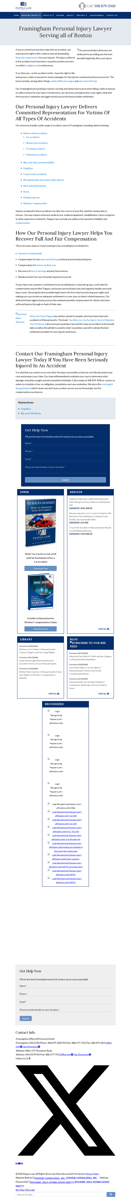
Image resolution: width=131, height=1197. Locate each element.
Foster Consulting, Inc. (82, 1177)
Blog (74, 639)
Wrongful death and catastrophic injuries (43, 179)
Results (70, 15)
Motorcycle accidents (37, 143)
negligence (31, 65)
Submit (65, 479)
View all (102, 629)
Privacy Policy (92, 1173)
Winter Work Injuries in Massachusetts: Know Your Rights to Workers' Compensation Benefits (40, 675)
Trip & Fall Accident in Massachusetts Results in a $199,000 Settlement (90, 530)
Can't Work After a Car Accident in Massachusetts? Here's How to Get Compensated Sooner (85, 670)
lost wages (68, 81)
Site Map (20, 1189)
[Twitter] (65, 1159)
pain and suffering (88, 81)
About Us (47, 15)
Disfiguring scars (31, 197)
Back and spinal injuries (34, 185)
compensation (23, 222)
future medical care (46, 265)
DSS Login (30, 1189)
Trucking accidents (35, 148)
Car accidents (33, 137)
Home (16, 15)
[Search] (110, 1194)
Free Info (81, 15)
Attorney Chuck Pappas (41, 316)
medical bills (57, 81)
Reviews (60, 15)
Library (26, 639)
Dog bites (28, 168)
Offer (24, 492)
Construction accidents (35, 174)
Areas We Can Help (30, 15)
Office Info (65, 1054)
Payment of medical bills (30, 253)
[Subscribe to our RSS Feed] (90, 646)
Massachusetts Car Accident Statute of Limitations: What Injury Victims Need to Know (88, 685)
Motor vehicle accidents (35, 133)
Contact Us (111, 15)
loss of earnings (38, 271)
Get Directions (30, 1046)
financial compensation (27, 57)
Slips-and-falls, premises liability (38, 162)
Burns (26, 191)
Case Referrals (97, 15)
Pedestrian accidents (36, 154)
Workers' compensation (35, 203)
